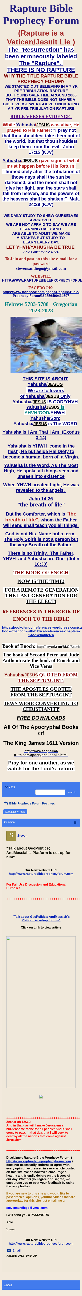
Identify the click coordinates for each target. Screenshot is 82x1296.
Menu (11, 787)
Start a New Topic (15, 811)
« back (8, 1285)
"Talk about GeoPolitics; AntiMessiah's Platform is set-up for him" (41, 918)
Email (16, 1250)
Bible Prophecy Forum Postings (31, 803)
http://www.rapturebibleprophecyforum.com (41, 873)
